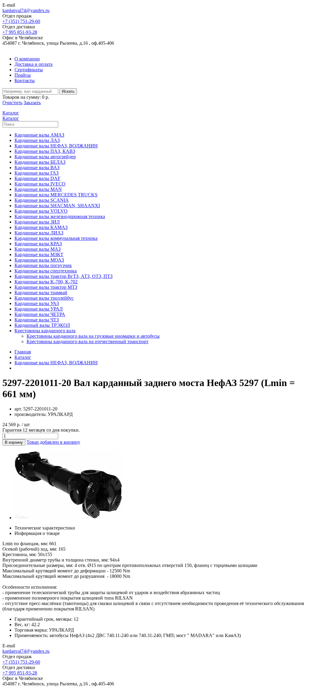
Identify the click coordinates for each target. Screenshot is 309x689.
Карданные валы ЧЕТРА (39, 314)
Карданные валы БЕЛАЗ (39, 162)
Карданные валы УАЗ (36, 303)
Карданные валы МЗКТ (38, 254)
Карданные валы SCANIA (41, 200)
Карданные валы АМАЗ (39, 134)
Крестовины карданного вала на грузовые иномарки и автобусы (93, 336)
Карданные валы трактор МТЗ (45, 287)
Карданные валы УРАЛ (38, 308)
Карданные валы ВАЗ (36, 167)
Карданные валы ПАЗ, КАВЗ (44, 151)
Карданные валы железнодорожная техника (59, 216)
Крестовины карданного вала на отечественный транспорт (87, 341)
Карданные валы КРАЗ (38, 243)
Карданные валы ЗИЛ (37, 221)
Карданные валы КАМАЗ (41, 227)
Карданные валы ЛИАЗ (38, 232)
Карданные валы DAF (37, 178)
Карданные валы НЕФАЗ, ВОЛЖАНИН (56, 145)
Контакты (24, 80)
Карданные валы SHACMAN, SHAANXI (57, 205)
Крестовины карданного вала (44, 330)
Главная (22, 351)
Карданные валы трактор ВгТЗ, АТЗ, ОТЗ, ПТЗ (63, 276)
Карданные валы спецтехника (45, 270)
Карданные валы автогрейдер (45, 156)
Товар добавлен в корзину (53, 442)
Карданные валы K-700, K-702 (46, 281)
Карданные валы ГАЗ (36, 172)
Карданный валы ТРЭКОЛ (42, 325)
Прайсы (22, 75)
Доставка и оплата (33, 64)
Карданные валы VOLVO (41, 211)
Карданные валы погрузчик (43, 265)
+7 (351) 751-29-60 (21, 21)
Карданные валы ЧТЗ (36, 319)
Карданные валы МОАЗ (39, 259)
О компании (27, 58)
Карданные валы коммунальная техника (55, 238)
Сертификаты (28, 69)
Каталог (22, 357)
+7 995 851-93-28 (19, 32)
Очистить (12, 102)
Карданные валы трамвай (40, 292)
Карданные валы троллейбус (44, 298)
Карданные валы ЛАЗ (37, 140)
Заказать (32, 102)
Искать (68, 91)
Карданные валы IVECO (39, 183)
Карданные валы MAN (38, 189)
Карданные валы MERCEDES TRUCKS (55, 194)
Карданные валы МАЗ (37, 249)
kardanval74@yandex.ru (25, 10)
